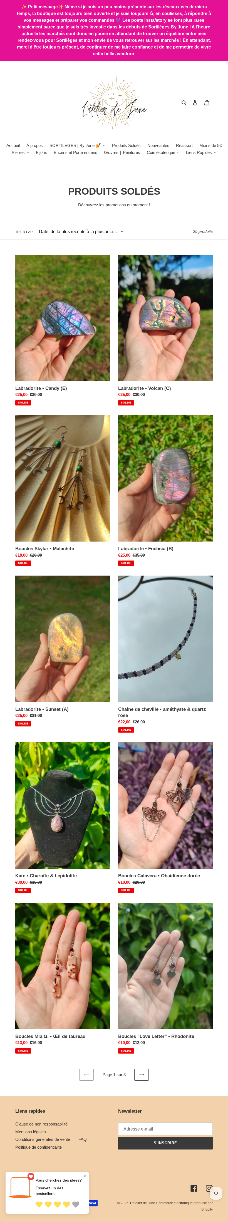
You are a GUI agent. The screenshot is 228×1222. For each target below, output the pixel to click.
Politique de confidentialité (38, 1147)
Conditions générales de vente (42, 1139)
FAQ (82, 1139)
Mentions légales (30, 1131)
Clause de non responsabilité (41, 1124)
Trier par (24, 232)
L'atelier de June (142, 1203)
